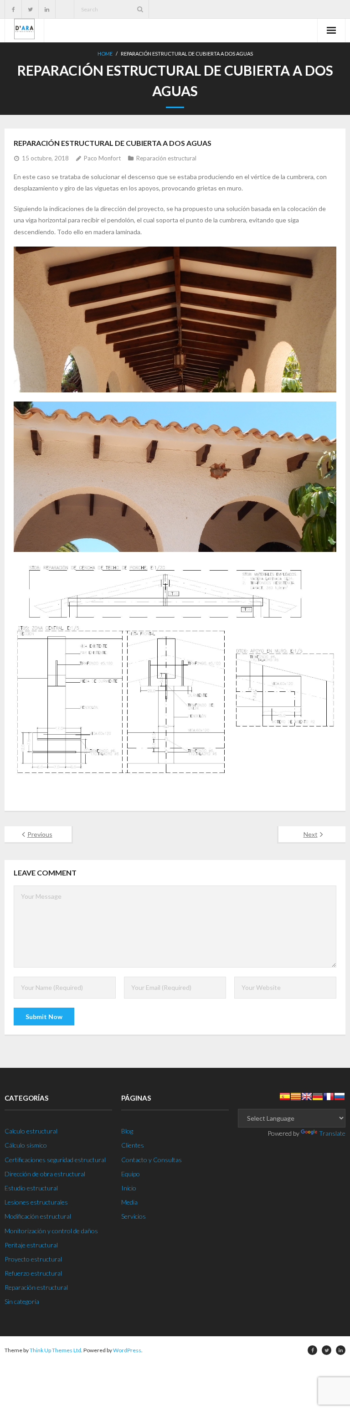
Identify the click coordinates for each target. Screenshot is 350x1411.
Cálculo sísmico (26, 1145)
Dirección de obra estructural (45, 1174)
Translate (332, 1133)
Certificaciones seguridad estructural (55, 1160)
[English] (307, 1096)
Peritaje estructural (31, 1245)
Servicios (133, 1216)
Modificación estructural (38, 1216)
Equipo (130, 1174)
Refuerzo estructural (33, 1273)
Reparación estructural (166, 158)
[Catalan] (296, 1096)
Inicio (128, 1188)
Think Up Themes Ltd (55, 1350)
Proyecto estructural (33, 1259)
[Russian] (340, 1096)
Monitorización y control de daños (51, 1231)
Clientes (132, 1145)
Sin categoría (22, 1301)
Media (129, 1202)
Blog (127, 1131)
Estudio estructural (31, 1188)
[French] (329, 1096)
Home (105, 54)
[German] (318, 1096)
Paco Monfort (102, 158)
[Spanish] (285, 1096)
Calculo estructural (31, 1131)
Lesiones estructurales (36, 1202)
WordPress (127, 1350)
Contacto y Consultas (151, 1160)
